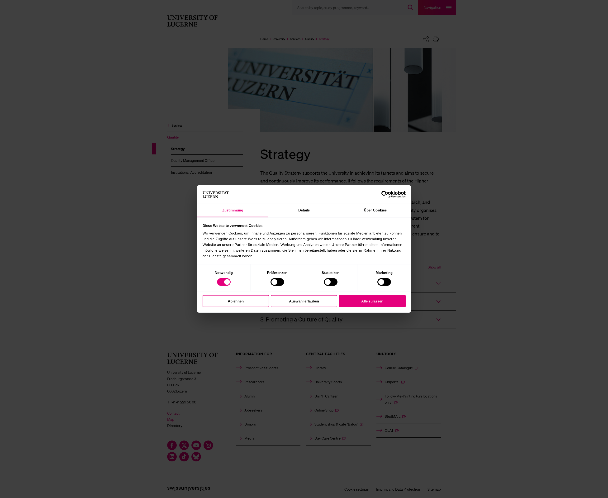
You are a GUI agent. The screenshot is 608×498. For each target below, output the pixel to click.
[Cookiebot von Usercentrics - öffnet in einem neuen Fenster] (385, 194)
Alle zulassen (372, 301)
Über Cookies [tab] (375, 210)
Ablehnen (236, 301)
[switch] (277, 282)
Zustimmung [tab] (232, 210)
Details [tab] (304, 210)
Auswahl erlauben (304, 301)
